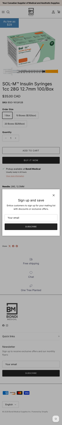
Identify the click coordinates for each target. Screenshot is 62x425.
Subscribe (31, 226)
